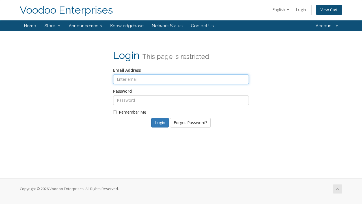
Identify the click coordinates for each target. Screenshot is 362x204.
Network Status (167, 25)
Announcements (85, 25)
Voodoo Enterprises (66, 10)
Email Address (127, 70)
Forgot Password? (190, 122)
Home (30, 25)
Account (325, 25)
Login (301, 9)
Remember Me (132, 112)
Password (122, 91)
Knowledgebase (126, 25)
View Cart (329, 9)
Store (50, 25)
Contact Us (202, 25)
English (279, 9)
